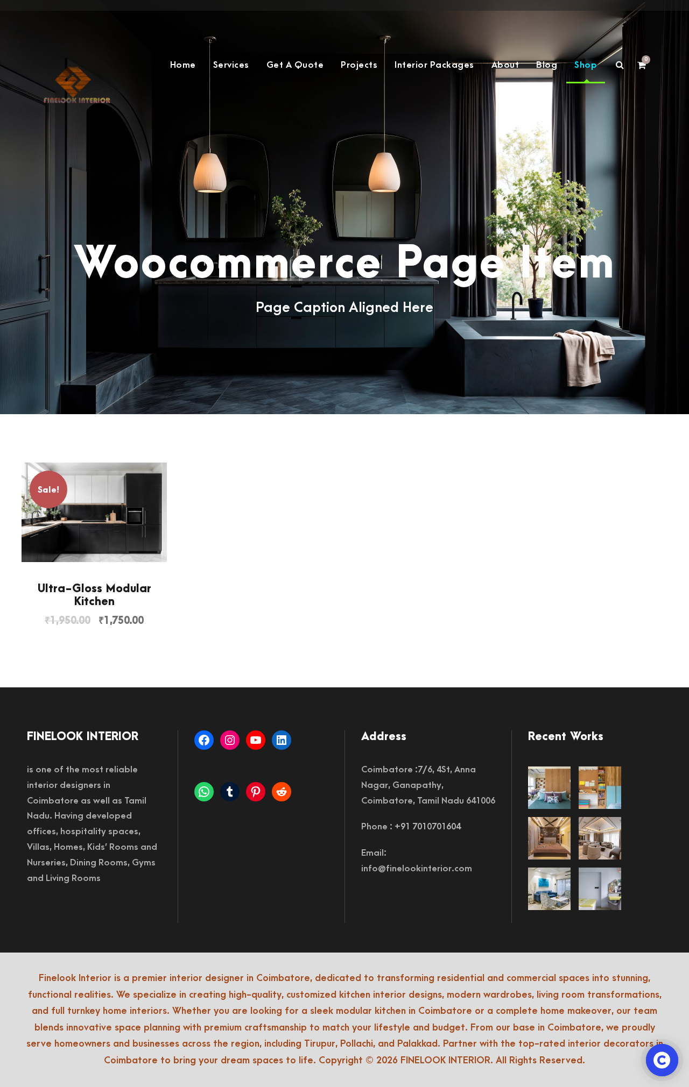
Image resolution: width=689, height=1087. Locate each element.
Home (183, 65)
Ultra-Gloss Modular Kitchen (94, 595)
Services (231, 65)
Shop (585, 65)
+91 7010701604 (428, 827)
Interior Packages (434, 65)
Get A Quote (295, 65)
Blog (546, 65)
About (505, 65)
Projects (359, 65)
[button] (94, 512)
